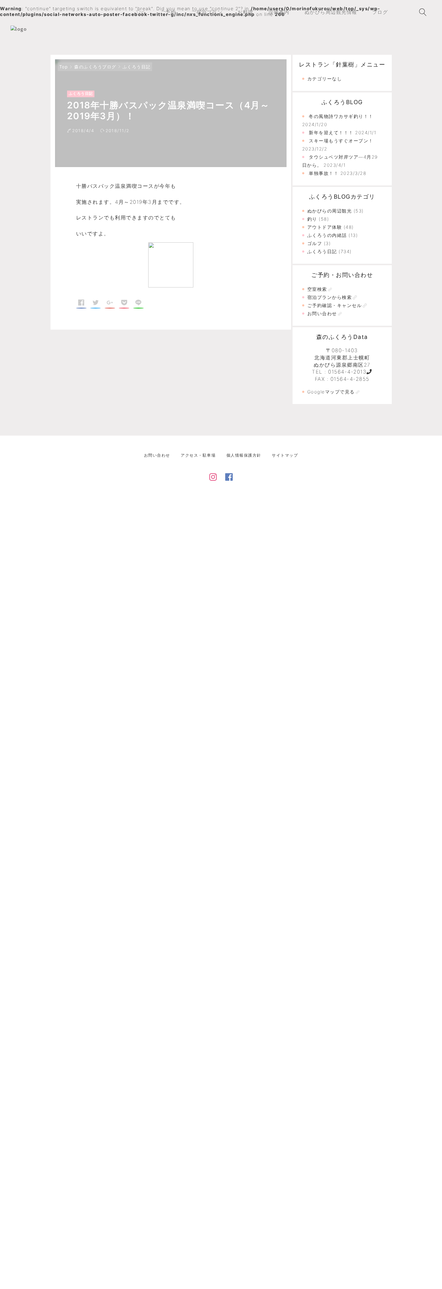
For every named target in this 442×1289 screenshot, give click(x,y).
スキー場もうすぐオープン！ (341, 141)
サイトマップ (285, 455)
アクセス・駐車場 (198, 455)
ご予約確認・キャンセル (334, 305)
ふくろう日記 (137, 66)
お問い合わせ (322, 313)
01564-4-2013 (347, 372)
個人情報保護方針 (243, 455)
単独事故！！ (324, 173)
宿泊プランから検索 (329, 297)
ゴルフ (314, 243)
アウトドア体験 (324, 227)
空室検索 (317, 289)
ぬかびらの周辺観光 (329, 211)
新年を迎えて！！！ (331, 132)
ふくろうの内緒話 (327, 235)
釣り (312, 219)
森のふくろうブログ (95, 66)
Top (63, 66)
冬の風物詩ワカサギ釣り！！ (341, 116)
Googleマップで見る (331, 392)
